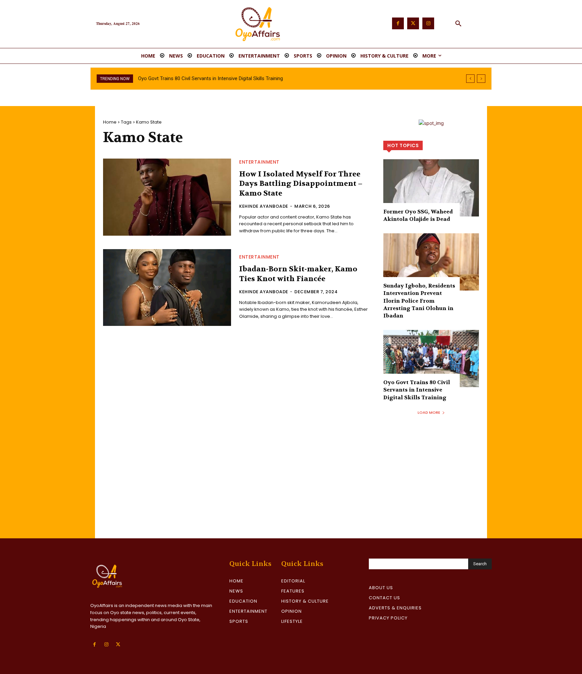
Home (110, 122)
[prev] (470, 78)
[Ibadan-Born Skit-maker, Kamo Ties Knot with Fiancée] (167, 287)
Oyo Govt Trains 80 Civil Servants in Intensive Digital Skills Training (210, 78)
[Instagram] (428, 23)
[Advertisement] (291, 488)
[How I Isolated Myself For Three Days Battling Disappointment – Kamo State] (167, 197)
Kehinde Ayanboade (263, 206)
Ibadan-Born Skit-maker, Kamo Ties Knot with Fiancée (298, 273)
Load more (429, 412)
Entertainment (259, 162)
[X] (118, 644)
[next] (481, 78)
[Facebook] (398, 23)
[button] (458, 24)
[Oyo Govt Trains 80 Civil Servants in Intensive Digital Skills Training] (431, 358)
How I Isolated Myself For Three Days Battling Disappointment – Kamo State (300, 183)
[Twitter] (413, 23)
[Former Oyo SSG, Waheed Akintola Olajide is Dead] (431, 187)
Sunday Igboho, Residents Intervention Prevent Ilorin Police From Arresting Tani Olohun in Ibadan (419, 300)
